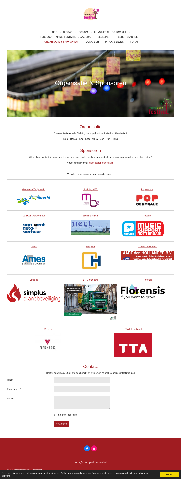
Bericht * (11, 398)
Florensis (147, 280)
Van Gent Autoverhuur (34, 215)
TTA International (133, 329)
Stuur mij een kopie (67, 415)
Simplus (34, 280)
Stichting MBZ (90, 189)
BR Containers (90, 280)
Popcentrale (147, 189)
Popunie (147, 215)
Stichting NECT (90, 215)
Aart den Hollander (147, 246)
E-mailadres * (14, 389)
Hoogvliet (90, 246)
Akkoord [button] (169, 474)
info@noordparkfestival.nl (101, 163)
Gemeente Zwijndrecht (33, 189)
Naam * (11, 380)
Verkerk (48, 329)
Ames (34, 246)
